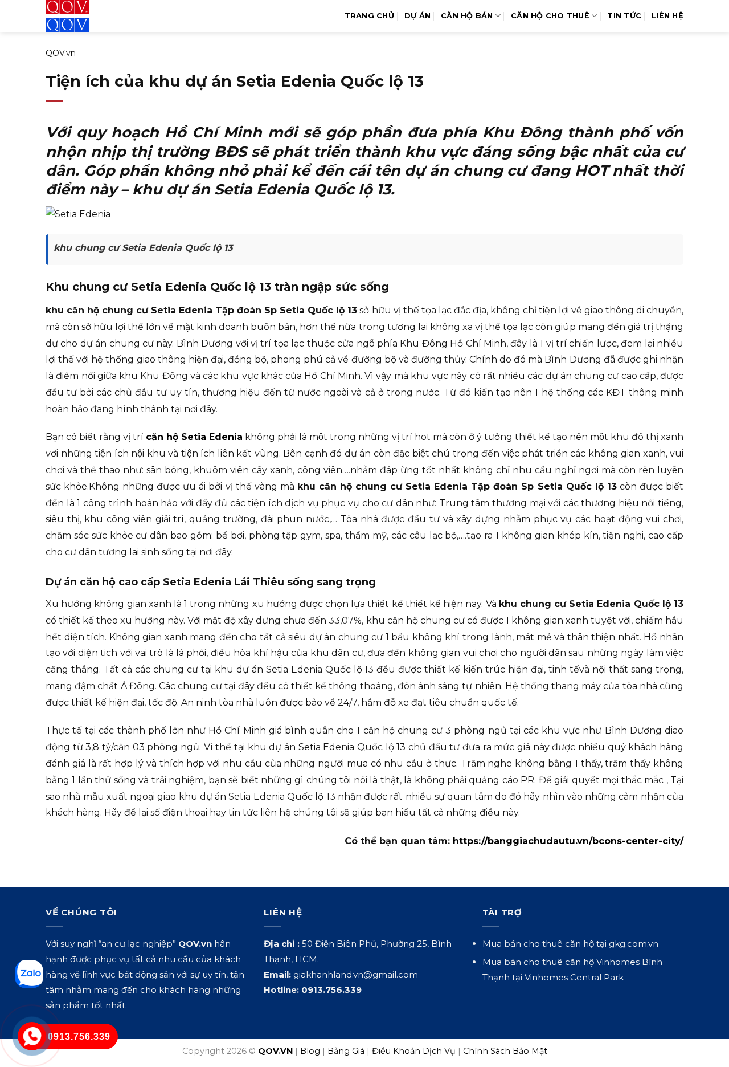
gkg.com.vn (633, 943)
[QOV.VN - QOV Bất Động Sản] (93, 16)
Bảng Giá (345, 1051)
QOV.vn (61, 53)
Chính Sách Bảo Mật (505, 1051)
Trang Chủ (369, 15)
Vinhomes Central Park (574, 977)
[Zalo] (29, 974)
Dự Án (417, 15)
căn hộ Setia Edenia (194, 436)
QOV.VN (275, 1051)
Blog (310, 1051)
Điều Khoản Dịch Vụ (414, 1051)
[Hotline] (32, 1036)
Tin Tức (624, 15)
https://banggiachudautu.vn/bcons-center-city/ (568, 841)
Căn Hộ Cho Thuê (550, 15)
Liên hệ (667, 15)
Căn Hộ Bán (467, 15)
